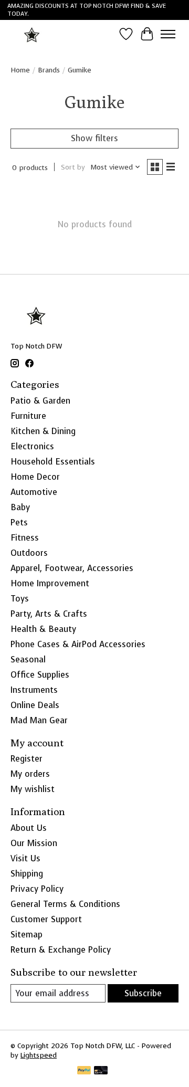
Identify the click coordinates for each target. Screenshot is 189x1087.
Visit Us (25, 858)
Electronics (32, 446)
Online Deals (34, 705)
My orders (30, 773)
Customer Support (46, 919)
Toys (19, 598)
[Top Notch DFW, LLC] (32, 34)
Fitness (24, 537)
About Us (28, 827)
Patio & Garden (40, 400)
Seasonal (28, 659)
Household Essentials (52, 461)
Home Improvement (49, 583)
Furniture (28, 415)
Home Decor (35, 476)
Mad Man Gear (39, 720)
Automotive (33, 492)
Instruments (34, 689)
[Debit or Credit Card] (101, 1071)
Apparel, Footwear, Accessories (71, 568)
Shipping (26, 873)
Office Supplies (39, 674)
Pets (19, 522)
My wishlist (32, 789)
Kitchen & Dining (43, 431)
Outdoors (29, 552)
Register (26, 758)
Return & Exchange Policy (60, 949)
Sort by (73, 167)
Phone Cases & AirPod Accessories (77, 644)
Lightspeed (38, 1055)
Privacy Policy (37, 888)
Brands (49, 70)
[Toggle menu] (168, 34)
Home (20, 70)
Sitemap (26, 934)
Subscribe (143, 993)
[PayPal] (84, 1071)
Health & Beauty (43, 629)
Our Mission (33, 843)
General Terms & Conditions (65, 904)
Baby (20, 507)
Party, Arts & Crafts (48, 613)
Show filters (94, 138)
